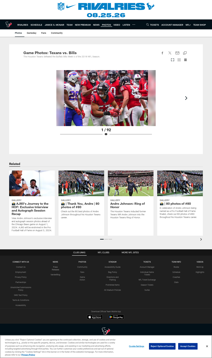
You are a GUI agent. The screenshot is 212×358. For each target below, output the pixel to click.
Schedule (176, 272)
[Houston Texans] (106, 331)
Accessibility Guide (112, 267)
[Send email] (177, 55)
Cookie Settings (136, 346)
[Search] (147, 24)
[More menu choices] (134, 24)
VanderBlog (55, 274)
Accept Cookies (187, 346)
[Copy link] (184, 53)
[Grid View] (179, 60)
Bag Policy (112, 272)
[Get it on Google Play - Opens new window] (116, 318)
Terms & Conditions (20, 300)
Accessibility (21, 305)
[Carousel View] (172, 60)
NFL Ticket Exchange (147, 280)
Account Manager (147, 267)
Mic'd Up (199, 267)
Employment (20, 272)
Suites (147, 290)
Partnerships (21, 282)
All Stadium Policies (112, 290)
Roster (176, 267)
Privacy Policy (21, 277)
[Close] (207, 346)
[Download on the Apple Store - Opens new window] (95, 317)
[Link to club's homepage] (8, 24)
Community (82, 267)
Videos (200, 262)
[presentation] (201, 239)
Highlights (200, 272)
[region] (106, 346)
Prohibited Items (113, 285)
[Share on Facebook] (162, 55)
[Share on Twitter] (169, 55)
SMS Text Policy (20, 295)
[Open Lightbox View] (106, 105)
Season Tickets (147, 285)
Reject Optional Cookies (162, 346)
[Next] (186, 98)
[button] (102, 239)
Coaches (176, 277)
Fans (82, 272)
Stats (176, 282)
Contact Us (20, 267)
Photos (82, 262)
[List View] (185, 60)
